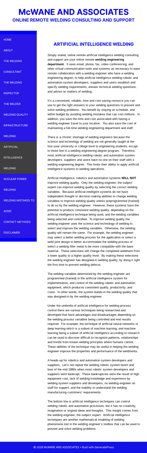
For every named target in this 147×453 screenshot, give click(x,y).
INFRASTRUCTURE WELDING (16, 131)
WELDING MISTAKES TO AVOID (19, 206)
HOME (7, 39)
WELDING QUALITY (16, 114)
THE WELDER (12, 104)
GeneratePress (104, 447)
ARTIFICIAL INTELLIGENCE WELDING (13, 157)
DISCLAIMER (12, 232)
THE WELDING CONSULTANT (13, 66)
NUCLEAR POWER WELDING (15, 184)
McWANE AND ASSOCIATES (73, 12)
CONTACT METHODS (17, 222)
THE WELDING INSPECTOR (13, 88)
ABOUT (8, 50)
